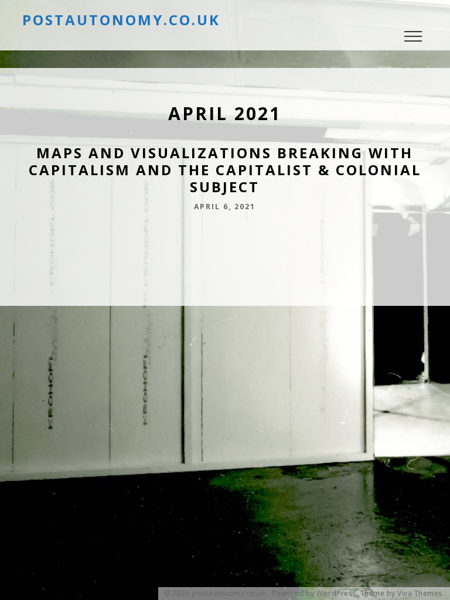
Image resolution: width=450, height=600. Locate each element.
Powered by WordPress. (315, 593)
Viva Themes (419, 593)
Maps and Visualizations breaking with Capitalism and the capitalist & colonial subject (225, 169)
